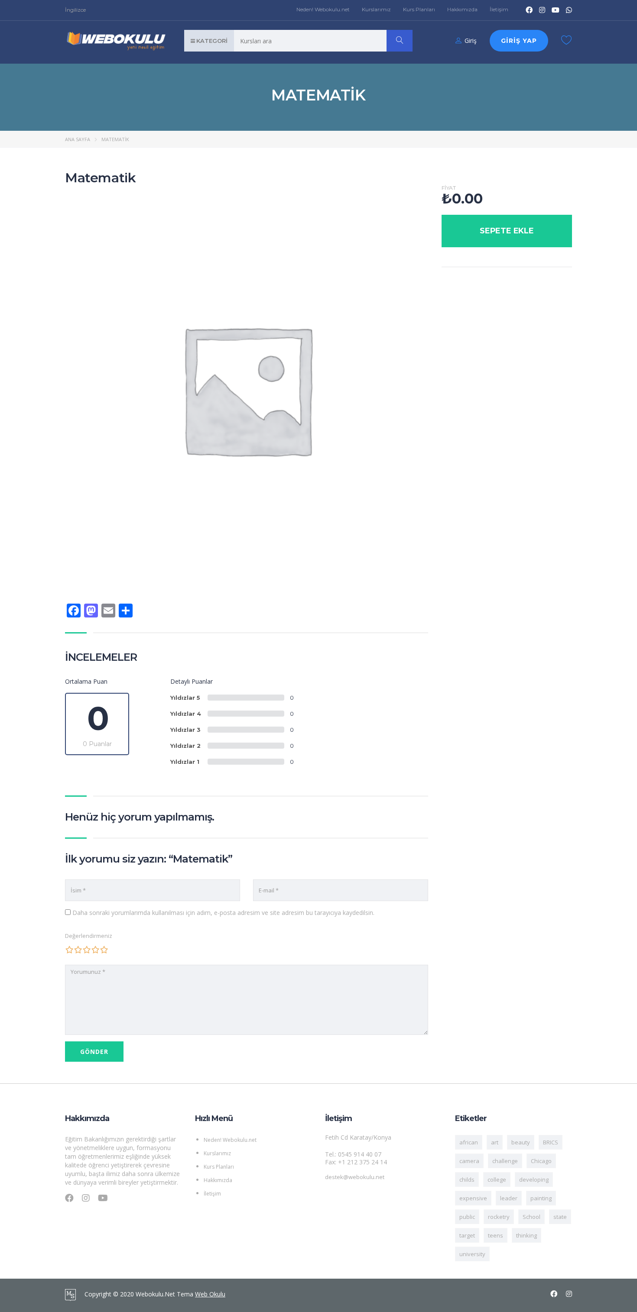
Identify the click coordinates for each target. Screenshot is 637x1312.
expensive (473, 1198)
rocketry (499, 1217)
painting (541, 1198)
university (472, 1254)
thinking (526, 1235)
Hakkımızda (462, 9)
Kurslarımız (376, 9)
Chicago (541, 1161)
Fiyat (449, 188)
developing (534, 1179)
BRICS (550, 1142)
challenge (505, 1161)
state (560, 1217)
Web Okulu (210, 1294)
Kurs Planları (419, 9)
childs (466, 1179)
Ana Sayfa (77, 139)
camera (469, 1161)
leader (508, 1198)
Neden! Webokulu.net (323, 9)
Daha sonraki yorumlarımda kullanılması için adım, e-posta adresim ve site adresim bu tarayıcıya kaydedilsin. (223, 912)
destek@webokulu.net (354, 1177)
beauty (520, 1142)
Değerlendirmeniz (88, 936)
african (468, 1142)
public (467, 1217)
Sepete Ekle (507, 231)
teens (495, 1235)
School (531, 1217)
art (494, 1142)
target (467, 1235)
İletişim (499, 9)
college (497, 1179)
